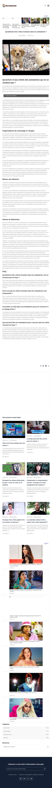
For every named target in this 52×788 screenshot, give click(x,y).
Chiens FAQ (26, 727)
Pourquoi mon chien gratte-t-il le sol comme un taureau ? (13, 521)
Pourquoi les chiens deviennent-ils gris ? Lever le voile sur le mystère (13, 483)
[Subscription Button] (44, 769)
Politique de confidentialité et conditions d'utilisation (31, 774)
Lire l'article (5, 456)
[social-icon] (20, 778)
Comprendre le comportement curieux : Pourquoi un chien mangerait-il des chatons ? (37, 483)
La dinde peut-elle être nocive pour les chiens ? (37, 440)
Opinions (26, 737)
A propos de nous (12, 774)
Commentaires (22, 35)
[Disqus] (26, 392)
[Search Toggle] (45, 5)
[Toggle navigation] (48, 5)
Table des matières (11, 95)
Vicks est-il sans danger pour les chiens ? (13, 444)
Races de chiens (26, 734)
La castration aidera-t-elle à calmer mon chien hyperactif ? (37, 521)
